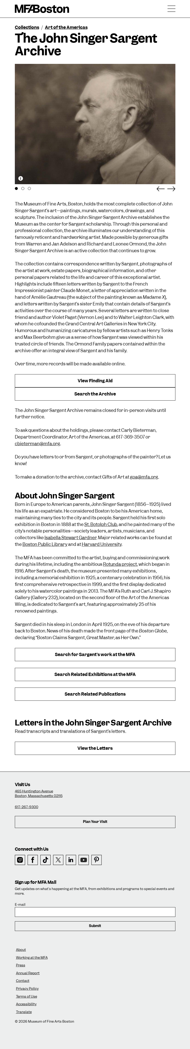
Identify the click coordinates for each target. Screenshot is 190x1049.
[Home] (42, 9)
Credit (20, 178)
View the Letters (95, 748)
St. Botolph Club (100, 524)
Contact (22, 981)
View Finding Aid (95, 381)
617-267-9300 (26, 807)
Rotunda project (120, 564)
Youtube (84, 860)
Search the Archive (95, 394)
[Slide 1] (16, 188)
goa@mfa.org (144, 477)
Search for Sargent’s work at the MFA (95, 654)
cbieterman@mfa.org (37, 444)
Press (20, 965)
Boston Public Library (44, 544)
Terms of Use (26, 996)
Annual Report (28, 973)
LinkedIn (71, 860)
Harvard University (102, 544)
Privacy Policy (27, 989)
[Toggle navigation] (171, 9)
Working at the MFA (32, 958)
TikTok (45, 860)
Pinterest (96, 860)
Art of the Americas (66, 27)
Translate (24, 1012)
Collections (27, 27)
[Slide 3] (29, 188)
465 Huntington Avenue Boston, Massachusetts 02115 (39, 793)
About (21, 950)
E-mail (20, 905)
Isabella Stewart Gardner (70, 538)
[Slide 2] (22, 188)
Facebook (33, 860)
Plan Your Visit (95, 821)
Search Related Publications (95, 694)
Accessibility (26, 1004)
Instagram (20, 860)
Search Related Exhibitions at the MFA (95, 674)
